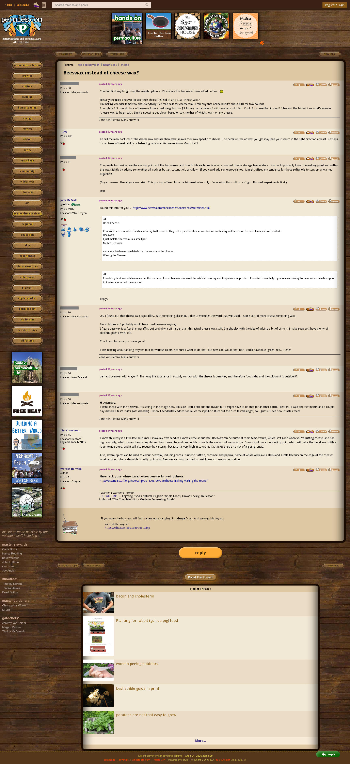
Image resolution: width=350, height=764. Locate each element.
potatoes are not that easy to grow (146, 715)
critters (27, 86)
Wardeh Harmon (71, 468)
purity (27, 150)
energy (27, 118)
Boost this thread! (200, 577)
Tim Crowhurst (70, 430)
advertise (123, 760)
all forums (27, 340)
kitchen (27, 139)
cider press (27, 277)
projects (27, 287)
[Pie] (36, 5)
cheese (125, 64)
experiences (27, 256)
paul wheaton (223, 760)
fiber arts (27, 192)
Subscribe (23, 4)
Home (8, 4)
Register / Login (335, 5)
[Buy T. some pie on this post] (310, 132)
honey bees (110, 64)
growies (27, 75)
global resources (27, 266)
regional (27, 224)
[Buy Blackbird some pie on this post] (310, 85)
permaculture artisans (27, 213)
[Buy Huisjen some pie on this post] (310, 158)
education (27, 234)
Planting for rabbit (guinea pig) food (147, 620)
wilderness (27, 181)
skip (27, 245)
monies (27, 128)
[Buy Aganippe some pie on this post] (310, 370)
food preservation (88, 64)
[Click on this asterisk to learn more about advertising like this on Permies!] (262, 42)
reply (200, 552)
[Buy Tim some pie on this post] (310, 431)
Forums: (69, 64)
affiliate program (141, 760)
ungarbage (27, 160)
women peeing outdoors (137, 664)
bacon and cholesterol (135, 596)
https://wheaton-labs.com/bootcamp (127, 527)
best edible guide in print (137, 688)
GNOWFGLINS (108, 496)
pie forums (27, 319)
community (27, 171)
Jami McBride (68, 200)
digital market (27, 298)
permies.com (27, 308)
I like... (64, 226)
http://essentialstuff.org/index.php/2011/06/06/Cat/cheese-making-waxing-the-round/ (154, 480)
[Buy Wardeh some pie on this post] (310, 470)
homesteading (27, 107)
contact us (109, 760)
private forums (27, 330)
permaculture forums (27, 65)
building (27, 97)
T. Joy (63, 131)
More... (200, 741)
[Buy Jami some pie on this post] (310, 201)
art (27, 203)
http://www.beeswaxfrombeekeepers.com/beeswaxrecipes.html (171, 208)
